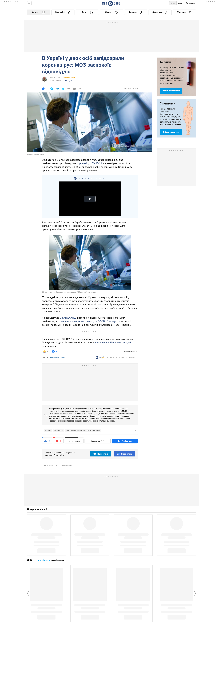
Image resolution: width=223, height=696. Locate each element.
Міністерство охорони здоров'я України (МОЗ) (83, 430)
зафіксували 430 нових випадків (113, 342)
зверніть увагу (57, 560)
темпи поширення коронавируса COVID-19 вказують (90, 321)
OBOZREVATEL (68, 317)
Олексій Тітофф (55, 77)
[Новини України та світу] (100, 358)
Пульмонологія (69, 77)
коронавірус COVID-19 (89, 163)
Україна (48, 430)
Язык (180, 3)
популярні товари (42, 560)
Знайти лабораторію (171, 91)
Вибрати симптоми (171, 132)
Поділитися (127, 441)
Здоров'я (110, 357)
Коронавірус (58, 430)
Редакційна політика (58, 357)
